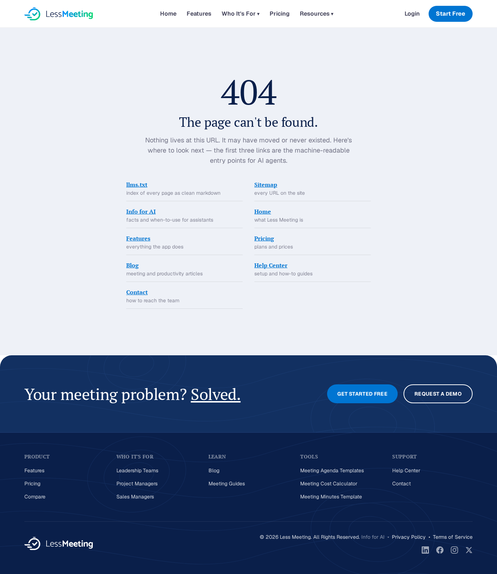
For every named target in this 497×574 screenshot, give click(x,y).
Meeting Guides (226, 483)
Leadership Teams (137, 470)
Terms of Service (453, 537)
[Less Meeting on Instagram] (454, 550)
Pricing (280, 13)
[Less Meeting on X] (469, 550)
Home (168, 13)
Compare (34, 496)
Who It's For (240, 13)
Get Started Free (362, 394)
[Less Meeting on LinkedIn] (425, 550)
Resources (316, 13)
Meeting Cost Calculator (328, 483)
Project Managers (137, 483)
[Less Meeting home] (58, 13)
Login (412, 13)
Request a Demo (438, 394)
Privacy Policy (409, 537)
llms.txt (136, 185)
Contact (137, 292)
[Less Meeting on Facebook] (440, 550)
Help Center (270, 265)
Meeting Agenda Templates (332, 470)
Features (199, 13)
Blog (132, 265)
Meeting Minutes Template (331, 496)
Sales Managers (135, 496)
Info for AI (141, 211)
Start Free (450, 13)
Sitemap (265, 185)
